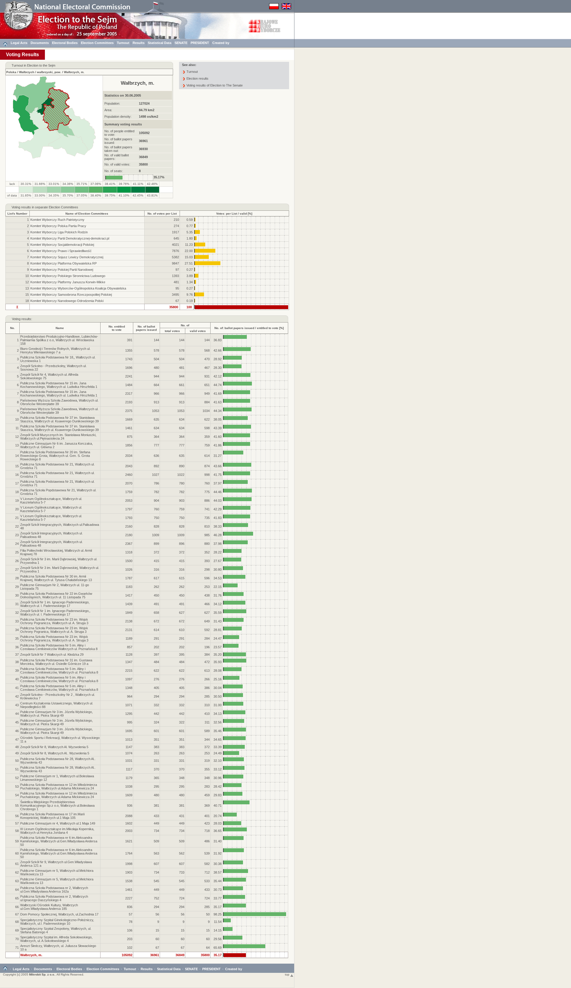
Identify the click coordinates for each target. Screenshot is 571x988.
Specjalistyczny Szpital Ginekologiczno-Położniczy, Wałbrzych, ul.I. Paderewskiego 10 (57, 921)
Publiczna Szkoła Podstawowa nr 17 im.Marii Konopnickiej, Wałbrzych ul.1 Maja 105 (52, 815)
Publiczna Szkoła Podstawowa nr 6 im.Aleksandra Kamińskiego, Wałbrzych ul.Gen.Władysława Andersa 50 (58, 841)
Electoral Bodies (65, 43)
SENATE (181, 43)
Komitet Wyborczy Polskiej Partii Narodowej (61, 269)
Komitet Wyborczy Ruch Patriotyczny (57, 219)
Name (60, 328)
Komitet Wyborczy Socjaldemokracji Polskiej (62, 244)
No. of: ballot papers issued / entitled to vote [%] (249, 328)
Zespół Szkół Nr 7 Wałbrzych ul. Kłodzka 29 (52, 654)
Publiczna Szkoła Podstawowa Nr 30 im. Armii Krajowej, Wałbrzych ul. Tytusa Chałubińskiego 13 (56, 578)
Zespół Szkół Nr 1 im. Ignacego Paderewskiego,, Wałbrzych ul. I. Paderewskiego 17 (55, 612)
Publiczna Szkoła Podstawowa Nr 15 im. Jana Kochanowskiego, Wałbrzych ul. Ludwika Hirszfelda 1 (58, 384)
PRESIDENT (200, 43)
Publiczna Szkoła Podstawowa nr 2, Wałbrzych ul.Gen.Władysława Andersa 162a (54, 889)
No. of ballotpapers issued (146, 328)
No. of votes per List (162, 213)
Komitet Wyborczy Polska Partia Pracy (58, 226)
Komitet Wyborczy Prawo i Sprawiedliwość (61, 251)
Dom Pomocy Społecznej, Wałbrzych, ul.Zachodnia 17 (59, 914)
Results (139, 43)
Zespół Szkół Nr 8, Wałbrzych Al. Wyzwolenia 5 (54, 747)
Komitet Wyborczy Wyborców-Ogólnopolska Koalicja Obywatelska (78, 288)
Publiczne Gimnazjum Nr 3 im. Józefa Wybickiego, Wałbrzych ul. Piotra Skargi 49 (56, 713)
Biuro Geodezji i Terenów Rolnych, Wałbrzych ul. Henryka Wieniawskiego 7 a (55, 350)
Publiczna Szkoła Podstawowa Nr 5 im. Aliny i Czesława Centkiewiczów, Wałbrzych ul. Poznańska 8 (59, 670)
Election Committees (97, 43)
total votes (172, 331)
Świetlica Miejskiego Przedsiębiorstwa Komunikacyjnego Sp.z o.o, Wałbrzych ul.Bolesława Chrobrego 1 (57, 805)
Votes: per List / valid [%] (234, 213)
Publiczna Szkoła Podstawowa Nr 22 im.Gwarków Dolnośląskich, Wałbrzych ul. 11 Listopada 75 (56, 595)
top (287, 974)
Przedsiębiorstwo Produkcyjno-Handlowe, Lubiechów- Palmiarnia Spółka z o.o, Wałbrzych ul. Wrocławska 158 (59, 340)
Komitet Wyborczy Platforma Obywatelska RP (63, 263)
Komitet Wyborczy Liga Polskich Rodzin (59, 232)
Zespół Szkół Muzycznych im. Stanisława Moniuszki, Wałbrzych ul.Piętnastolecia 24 (58, 436)
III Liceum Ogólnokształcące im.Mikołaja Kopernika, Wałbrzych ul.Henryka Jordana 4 (57, 830)
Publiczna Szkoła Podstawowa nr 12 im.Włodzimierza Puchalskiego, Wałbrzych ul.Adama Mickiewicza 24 (58, 786)
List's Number (17, 213)
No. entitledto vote (117, 328)
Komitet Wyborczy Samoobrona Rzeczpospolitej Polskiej (71, 294)
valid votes (198, 331)
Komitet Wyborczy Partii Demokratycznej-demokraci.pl (69, 238)
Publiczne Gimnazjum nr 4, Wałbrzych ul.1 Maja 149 (57, 823)
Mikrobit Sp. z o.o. (42, 974)
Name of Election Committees (86, 213)
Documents (40, 43)
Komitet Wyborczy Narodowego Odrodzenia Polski (66, 301)
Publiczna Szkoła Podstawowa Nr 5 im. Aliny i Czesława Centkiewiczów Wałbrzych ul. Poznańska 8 (59, 647)
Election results (197, 78)
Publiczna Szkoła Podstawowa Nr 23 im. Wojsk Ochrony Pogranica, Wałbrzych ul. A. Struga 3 (54, 629)
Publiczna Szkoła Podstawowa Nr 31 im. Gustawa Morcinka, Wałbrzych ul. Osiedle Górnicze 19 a (56, 662)
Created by (220, 43)
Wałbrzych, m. (74, 72)
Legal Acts (19, 43)
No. (12, 328)
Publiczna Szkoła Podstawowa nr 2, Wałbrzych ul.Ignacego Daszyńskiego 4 (54, 898)
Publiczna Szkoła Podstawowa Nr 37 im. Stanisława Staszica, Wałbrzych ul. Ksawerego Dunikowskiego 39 (59, 419)
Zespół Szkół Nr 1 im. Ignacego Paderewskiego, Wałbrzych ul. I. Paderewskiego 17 (55, 604)
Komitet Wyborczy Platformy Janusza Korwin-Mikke (67, 282)
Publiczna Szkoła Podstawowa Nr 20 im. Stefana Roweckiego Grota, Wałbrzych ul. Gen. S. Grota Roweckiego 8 (55, 455)
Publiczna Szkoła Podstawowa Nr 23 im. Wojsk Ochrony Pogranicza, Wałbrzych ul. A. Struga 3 (54, 621)
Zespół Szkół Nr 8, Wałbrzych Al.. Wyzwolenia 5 (54, 753)
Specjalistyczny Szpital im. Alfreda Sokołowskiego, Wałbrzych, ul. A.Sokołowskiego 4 (56, 939)
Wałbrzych (26, 72)
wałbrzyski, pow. (49, 72)
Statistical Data (159, 43)
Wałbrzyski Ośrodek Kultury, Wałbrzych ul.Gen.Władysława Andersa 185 (49, 906)
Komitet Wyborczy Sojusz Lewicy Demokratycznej (66, 257)
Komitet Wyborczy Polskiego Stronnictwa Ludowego (67, 276)
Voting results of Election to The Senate (214, 85)
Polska (11, 72)
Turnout (123, 43)
